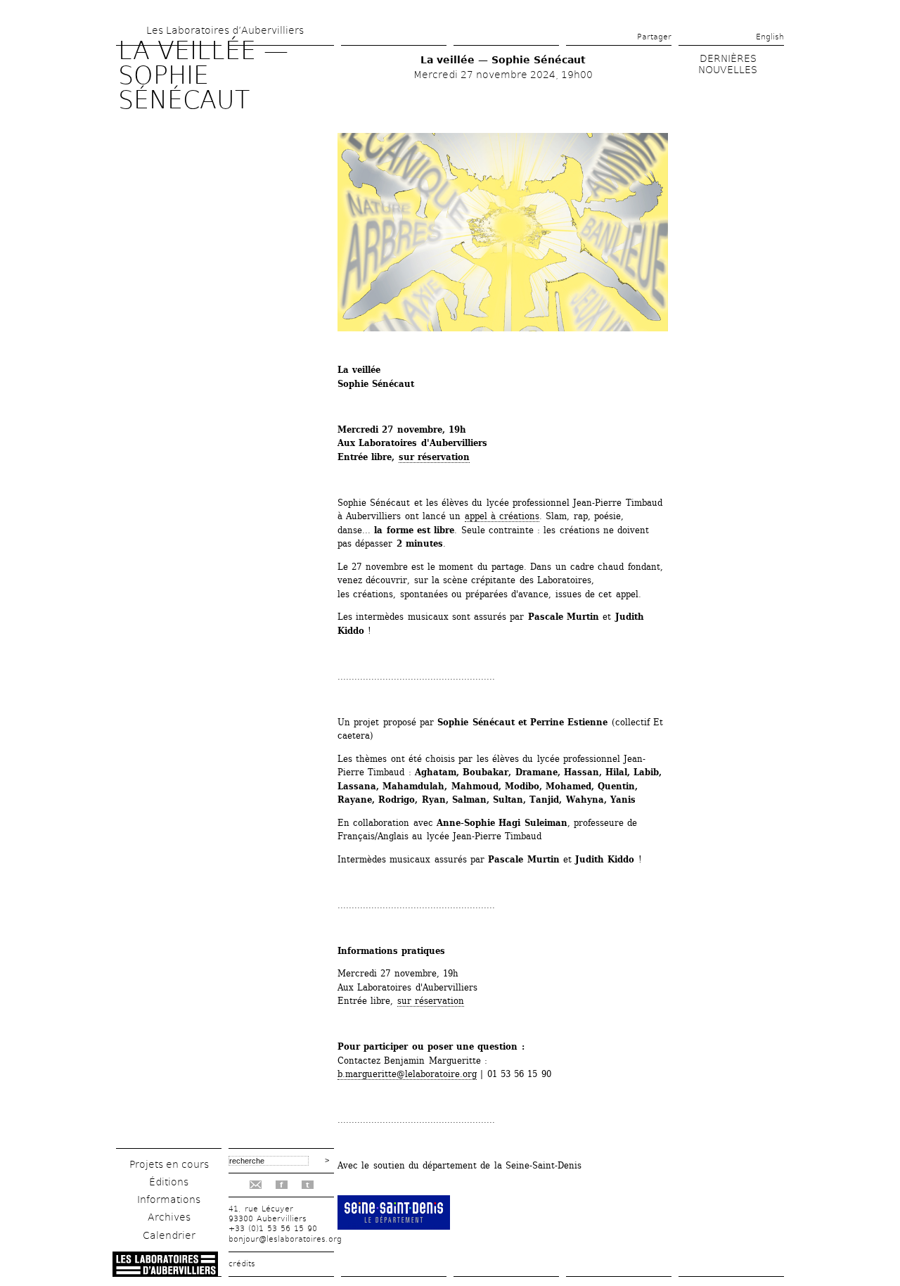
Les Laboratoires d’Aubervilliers (225, 30)
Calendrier (169, 1235)
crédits (242, 1263)
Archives (169, 1217)
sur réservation (434, 457)
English (770, 37)
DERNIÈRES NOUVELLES (727, 64)
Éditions (168, 1182)
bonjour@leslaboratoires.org (285, 1239)
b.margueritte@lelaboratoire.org (407, 1074)
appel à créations (502, 516)
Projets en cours (169, 1164)
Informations (168, 1199)
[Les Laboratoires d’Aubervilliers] (165, 1273)
